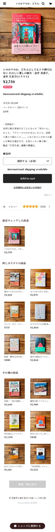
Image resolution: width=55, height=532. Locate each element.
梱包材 (7, 153)
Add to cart (27, 178)
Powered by (24, 503)
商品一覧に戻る (27, 484)
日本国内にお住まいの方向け (27, 187)
